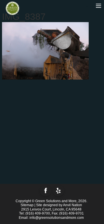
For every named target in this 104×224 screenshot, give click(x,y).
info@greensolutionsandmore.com (56, 218)
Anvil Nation (72, 205)
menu (89, 6)
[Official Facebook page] (45, 190)
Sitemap (27, 205)
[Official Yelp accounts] (58, 190)
